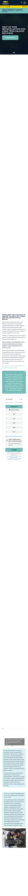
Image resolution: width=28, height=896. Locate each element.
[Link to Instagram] (1, 6)
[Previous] (5, 738)
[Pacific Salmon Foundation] (11, 2)
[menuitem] (21, 2)
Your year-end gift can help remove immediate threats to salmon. (12, 10)
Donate (25, 6)
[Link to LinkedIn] (7, 6)
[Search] (21, 2)
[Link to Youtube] (9, 6)
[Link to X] (5, 6)
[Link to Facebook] (3, 6)
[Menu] (24, 2)
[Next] (23, 738)
